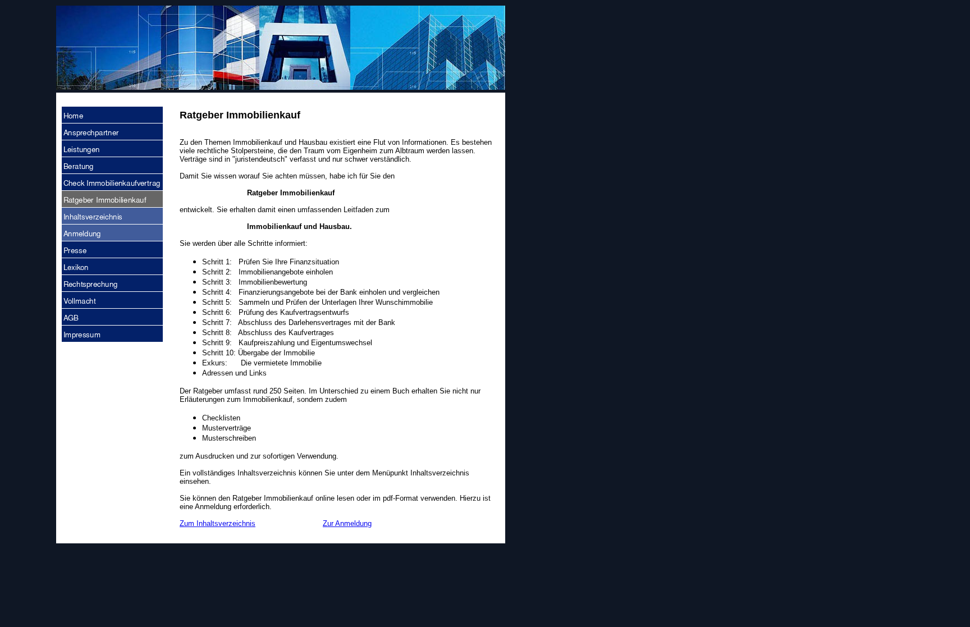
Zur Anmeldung (347, 523)
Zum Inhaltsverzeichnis (217, 523)
